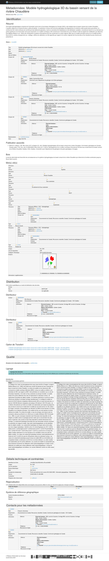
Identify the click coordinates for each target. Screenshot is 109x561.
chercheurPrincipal (28, 57)
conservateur (26, 96)
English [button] (100, 2)
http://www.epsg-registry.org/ (65, 497)
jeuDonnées (34, 363)
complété (13, 42)
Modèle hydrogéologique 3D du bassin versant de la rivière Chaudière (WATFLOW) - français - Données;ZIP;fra (39, 348)
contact (24, 116)
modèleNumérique (24, 137)
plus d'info (20, 14)
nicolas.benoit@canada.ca (57, 71)
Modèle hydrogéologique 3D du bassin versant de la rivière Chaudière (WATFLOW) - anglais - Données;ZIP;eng (39, 349)
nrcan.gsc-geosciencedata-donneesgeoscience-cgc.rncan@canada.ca (69, 91)
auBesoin (34, 478)
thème (18, 224)
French (12, 488)
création (28, 51)
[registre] (10, 42)
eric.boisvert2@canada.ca (54, 312)
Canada (54, 488)
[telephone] (45, 73)
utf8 (33, 466)
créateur (25, 76)
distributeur (21, 297)
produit (19, 244)
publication (29, 49)
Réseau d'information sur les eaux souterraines (25, 2)
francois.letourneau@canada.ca (59, 111)
